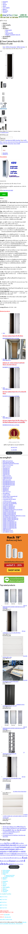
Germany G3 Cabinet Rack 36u (9, 524)
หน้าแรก (5, 4)
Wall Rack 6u (6, 489)
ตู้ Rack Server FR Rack (8, 465)
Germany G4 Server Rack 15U (9, 512)
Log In (4, 2)
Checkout (5, 12)
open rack (21, 849)
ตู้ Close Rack (10, 143)
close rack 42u (11, 142)
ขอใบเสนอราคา (14, 867)
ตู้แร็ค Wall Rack (6, 486)
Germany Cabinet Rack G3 (8, 520)
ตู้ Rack (4, 874)
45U (17, 843)
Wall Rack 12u (6, 487)
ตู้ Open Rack (19, 857)
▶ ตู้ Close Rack (3, 899)
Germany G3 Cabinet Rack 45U (10, 527)
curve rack (19, 845)
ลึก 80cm (18, 864)
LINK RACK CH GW (8, 530)
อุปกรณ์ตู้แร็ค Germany (8, 531)
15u (5, 843)
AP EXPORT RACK (9, 876)
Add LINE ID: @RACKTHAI (14, 453)
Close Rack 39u (6, 471)
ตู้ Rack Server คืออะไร (8, 833)
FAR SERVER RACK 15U (9, 481)
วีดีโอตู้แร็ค (5, 877)
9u (1, 843)
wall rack (14, 853)
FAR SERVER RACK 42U (9, 483)
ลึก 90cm (21, 864)
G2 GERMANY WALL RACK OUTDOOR (12, 509)
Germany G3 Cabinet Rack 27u (9, 523)
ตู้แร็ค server (8, 864)
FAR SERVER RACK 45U (9, 484)
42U (14, 843)
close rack (5, 142)
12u (3, 843)
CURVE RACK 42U (7, 478)
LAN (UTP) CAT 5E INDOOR (10, 503)
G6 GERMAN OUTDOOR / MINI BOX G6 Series (14, 515)
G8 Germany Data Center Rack (9, 517)
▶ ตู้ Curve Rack (3, 905)
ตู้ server (12, 861)
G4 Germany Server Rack (8, 510)
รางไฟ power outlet (7, 500)
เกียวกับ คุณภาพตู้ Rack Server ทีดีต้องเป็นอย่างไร (14, 826)
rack (8, 851)
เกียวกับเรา (6, 28)
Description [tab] (5, 153)
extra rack (12, 847)
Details (17, 338)
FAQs (6, 31)
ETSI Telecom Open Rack (8, 462)
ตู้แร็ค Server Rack (7, 479)
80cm (22, 843)
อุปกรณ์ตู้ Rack (6, 493)
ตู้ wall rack (17, 861)
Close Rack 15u (6, 468)
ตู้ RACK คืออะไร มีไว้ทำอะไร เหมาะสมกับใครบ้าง (15, 828)
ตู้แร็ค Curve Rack (7, 475)
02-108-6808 (14, 449)
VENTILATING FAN (8, 497)
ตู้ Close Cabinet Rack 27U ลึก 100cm (14, 855)
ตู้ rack (15, 143)
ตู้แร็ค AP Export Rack (11, 47)
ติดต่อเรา (5, 9)
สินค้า (4, 26)
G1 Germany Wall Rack (8, 504)
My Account (5, 10)
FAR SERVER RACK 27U (9, 482)
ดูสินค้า (4, 6)
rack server (13, 851)
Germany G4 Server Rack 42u (9, 513)
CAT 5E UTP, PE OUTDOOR (9, 502)
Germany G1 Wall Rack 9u (8, 508)
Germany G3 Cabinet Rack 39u (9, 525)
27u (7, 843)
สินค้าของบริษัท (9, 33)
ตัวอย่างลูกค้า (8, 30)
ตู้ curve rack (13, 857)
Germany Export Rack (10, 875)
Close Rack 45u (6, 473)
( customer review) (4, 132)
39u (11, 843)
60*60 (20, 843)
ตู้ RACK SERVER (6, 870)
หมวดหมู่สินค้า (7, 36)
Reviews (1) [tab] (5, 154)
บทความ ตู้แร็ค (7, 25)
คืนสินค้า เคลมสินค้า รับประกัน (12, 34)
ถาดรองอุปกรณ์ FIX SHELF (9, 499)
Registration (5, 1)
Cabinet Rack (4, 845)
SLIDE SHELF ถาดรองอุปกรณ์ (10, 496)
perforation (3, 851)
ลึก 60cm (15, 864)
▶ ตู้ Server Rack (3, 896)
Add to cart (3, 138)
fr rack (17, 847)
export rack (6, 847)
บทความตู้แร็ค (6, 7)
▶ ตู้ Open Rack (3, 907)
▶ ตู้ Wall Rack (3, 902)
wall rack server (20, 853)
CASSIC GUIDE (6, 494)
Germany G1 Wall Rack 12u (9, 506)
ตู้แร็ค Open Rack (7, 491)
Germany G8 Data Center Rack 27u (10, 518)
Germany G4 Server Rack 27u (9, 514)
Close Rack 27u (6, 469)
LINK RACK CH (7, 529)
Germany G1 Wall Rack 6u (8, 507)
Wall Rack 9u (6, 490)
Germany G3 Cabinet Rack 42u (9, 526)
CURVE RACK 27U (7, 477)
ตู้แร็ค (18, 143)
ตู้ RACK (5, 23)
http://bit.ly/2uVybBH (8, 190)
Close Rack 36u (6, 470)
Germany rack (13, 849)
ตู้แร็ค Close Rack (21, 47)
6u (0, 843)
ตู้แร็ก (22, 861)
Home (4, 47)
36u (10, 843)
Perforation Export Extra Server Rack (11, 463)
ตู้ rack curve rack (4, 861)
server (19, 851)
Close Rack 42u (8, 140)
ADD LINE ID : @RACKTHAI (6, 919)
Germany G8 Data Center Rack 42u (10, 519)
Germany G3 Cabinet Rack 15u (9, 521)
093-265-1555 (14, 447)
